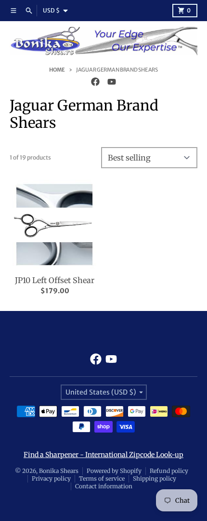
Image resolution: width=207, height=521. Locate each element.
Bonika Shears (58, 470)
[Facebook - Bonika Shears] (95, 81)
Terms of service (102, 478)
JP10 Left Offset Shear (54, 280)
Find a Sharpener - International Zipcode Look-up (103, 454)
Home (57, 69)
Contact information (103, 486)
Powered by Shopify (114, 470)
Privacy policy (51, 478)
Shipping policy (154, 478)
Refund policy (169, 470)
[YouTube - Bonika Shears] (111, 81)
